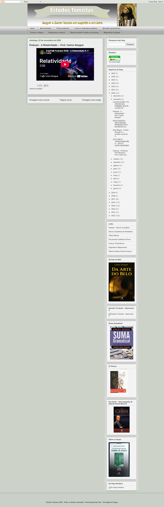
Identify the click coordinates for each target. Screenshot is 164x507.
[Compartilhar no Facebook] (45, 85)
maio (115, 175)
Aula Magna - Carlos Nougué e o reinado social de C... (120, 133)
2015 (113, 206)
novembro (117, 99)
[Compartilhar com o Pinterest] (47, 85)
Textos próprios (62, 28)
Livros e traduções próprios (86, 28)
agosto (116, 165)
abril (115, 178)
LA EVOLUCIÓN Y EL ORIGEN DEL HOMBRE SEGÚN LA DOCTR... (121, 105)
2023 (113, 83)
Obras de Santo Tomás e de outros (84, 32)
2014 (113, 209)
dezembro (117, 96)
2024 (113, 80)
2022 (113, 86)
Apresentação (45, 28)
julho (115, 169)
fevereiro (117, 185)
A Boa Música (114, 235)
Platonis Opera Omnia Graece (120, 251)
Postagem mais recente (39, 100)
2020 (113, 93)
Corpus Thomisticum (116, 243)
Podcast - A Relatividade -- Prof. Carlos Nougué (119, 114)
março (116, 182)
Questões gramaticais (111, 28)
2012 (113, 216)
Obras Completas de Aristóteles (121, 232)
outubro (116, 159)
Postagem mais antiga (91, 100)
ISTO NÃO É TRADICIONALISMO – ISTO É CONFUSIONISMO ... (121, 143)
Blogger (115, 502)
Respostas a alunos (57, 32)
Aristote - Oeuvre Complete (119, 228)
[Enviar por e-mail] (38, 85)
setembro (117, 162)
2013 (113, 212)
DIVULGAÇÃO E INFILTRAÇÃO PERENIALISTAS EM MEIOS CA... (120, 124)
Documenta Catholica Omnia (120, 239)
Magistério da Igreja (112, 32)
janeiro (116, 188)
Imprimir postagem (35, 89)
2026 (113, 73)
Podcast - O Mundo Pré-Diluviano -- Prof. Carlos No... (120, 153)
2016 (113, 202)
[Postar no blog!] (40, 85)
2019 (113, 193)
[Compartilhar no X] (43, 85)
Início (32, 28)
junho (115, 172)
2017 (113, 199)
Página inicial (66, 100)
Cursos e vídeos (36, 32)
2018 (113, 196)
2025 (113, 77)
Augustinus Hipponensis (118, 247)
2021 (113, 90)
